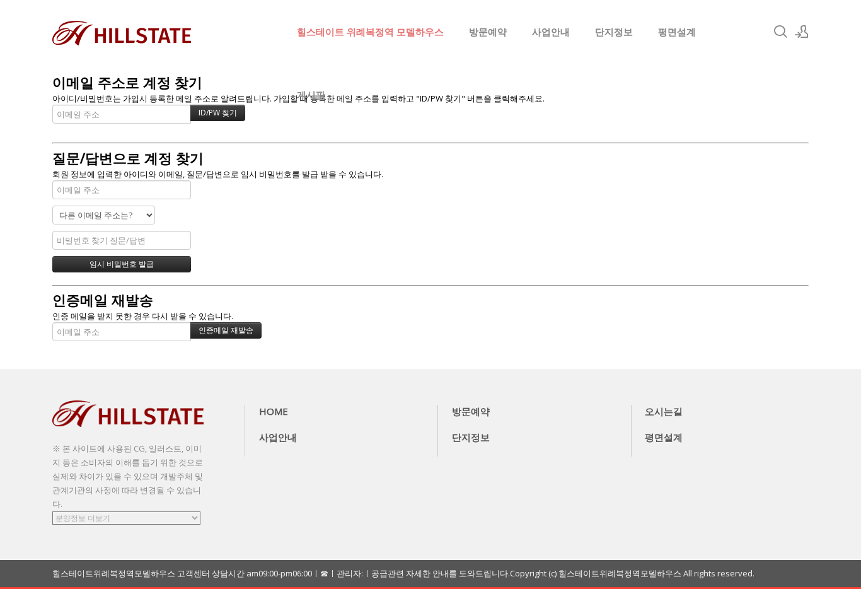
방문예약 (488, 31)
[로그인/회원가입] (802, 31)
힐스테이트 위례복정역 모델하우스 (370, 31)
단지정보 (614, 31)
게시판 (311, 94)
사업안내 (551, 31)
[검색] (780, 31)
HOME (273, 411)
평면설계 (677, 31)
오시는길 (664, 411)
